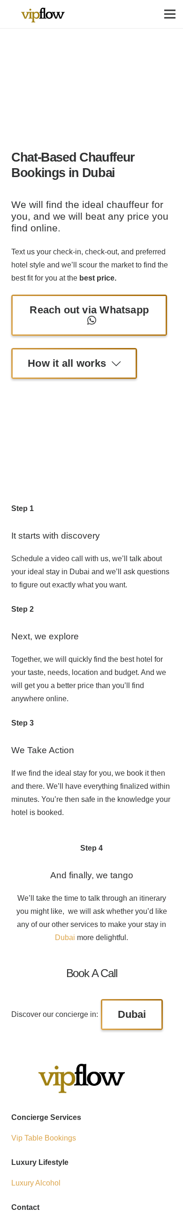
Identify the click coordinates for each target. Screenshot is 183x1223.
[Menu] (170, 14)
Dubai (65, 937)
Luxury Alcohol (36, 1183)
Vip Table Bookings (43, 1138)
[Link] (43, 14)
